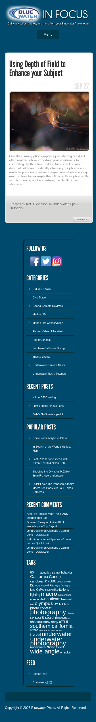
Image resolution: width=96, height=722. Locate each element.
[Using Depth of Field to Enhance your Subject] (49, 150)
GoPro (40, 589)
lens (66, 589)
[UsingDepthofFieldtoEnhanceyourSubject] (38, 68)
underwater (57, 634)
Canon (55, 576)
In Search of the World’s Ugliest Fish (52, 448)
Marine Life (39, 314)
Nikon (65, 599)
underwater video (42, 647)
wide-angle (44, 651)
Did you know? (39, 585)
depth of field (64, 581)
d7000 (50, 581)
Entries (40, 673)
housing (49, 589)
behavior (66, 572)
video (60, 647)
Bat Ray (56, 572)
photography (48, 612)
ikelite (58, 589)
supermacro (57, 630)
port (32, 618)
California (39, 576)
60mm (35, 572)
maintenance (64, 595)
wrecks (65, 652)
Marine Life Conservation (48, 322)
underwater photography (48, 641)
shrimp (57, 617)
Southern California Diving (49, 348)
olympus (44, 603)
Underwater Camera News (49, 365)
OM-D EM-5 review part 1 (48, 414)
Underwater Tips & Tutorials (49, 373)
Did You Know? (42, 289)
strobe (34, 630)
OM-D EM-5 (61, 604)
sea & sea (43, 617)
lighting (35, 594)
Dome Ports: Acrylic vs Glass (50, 438)
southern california (51, 626)
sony (46, 622)
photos (70, 613)
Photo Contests (42, 339)
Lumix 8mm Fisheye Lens (48, 406)
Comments (42, 682)
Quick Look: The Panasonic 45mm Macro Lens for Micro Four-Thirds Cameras (53, 488)
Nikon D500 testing (44, 397)
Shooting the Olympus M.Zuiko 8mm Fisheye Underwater (51, 473)
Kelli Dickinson (37, 204)
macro (49, 593)
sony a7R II (59, 622)
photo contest (40, 608)
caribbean (37, 581)
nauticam (52, 599)
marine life (37, 599)
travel (35, 634)
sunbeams (44, 630)
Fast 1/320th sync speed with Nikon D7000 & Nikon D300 (50, 461)
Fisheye (55, 585)
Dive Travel (39, 297)
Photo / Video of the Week (48, 331)
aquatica (45, 572)
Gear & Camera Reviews (48, 306)
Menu (48, 34)
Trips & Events (41, 356)
